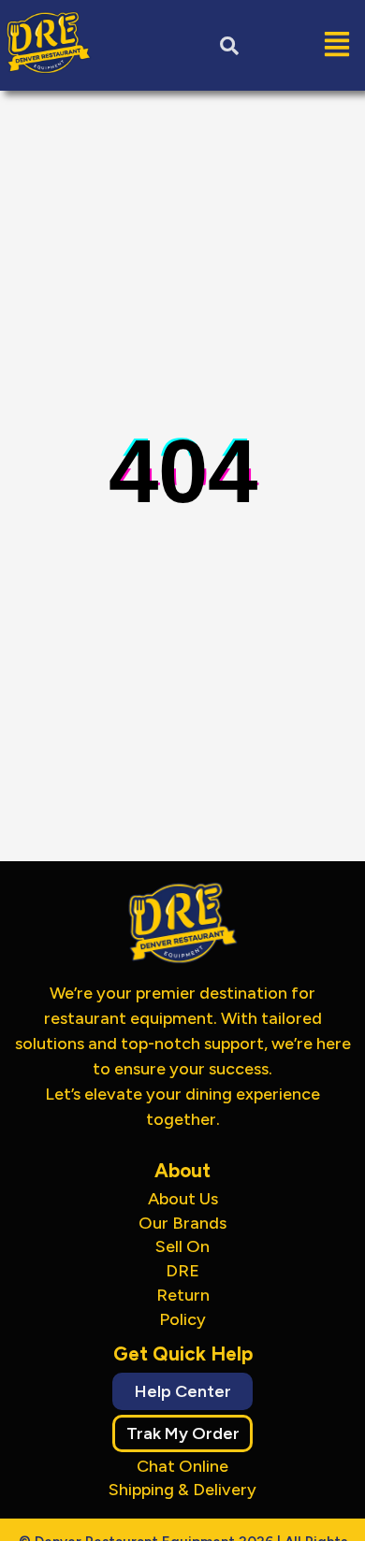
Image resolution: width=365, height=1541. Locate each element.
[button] (307, 45)
